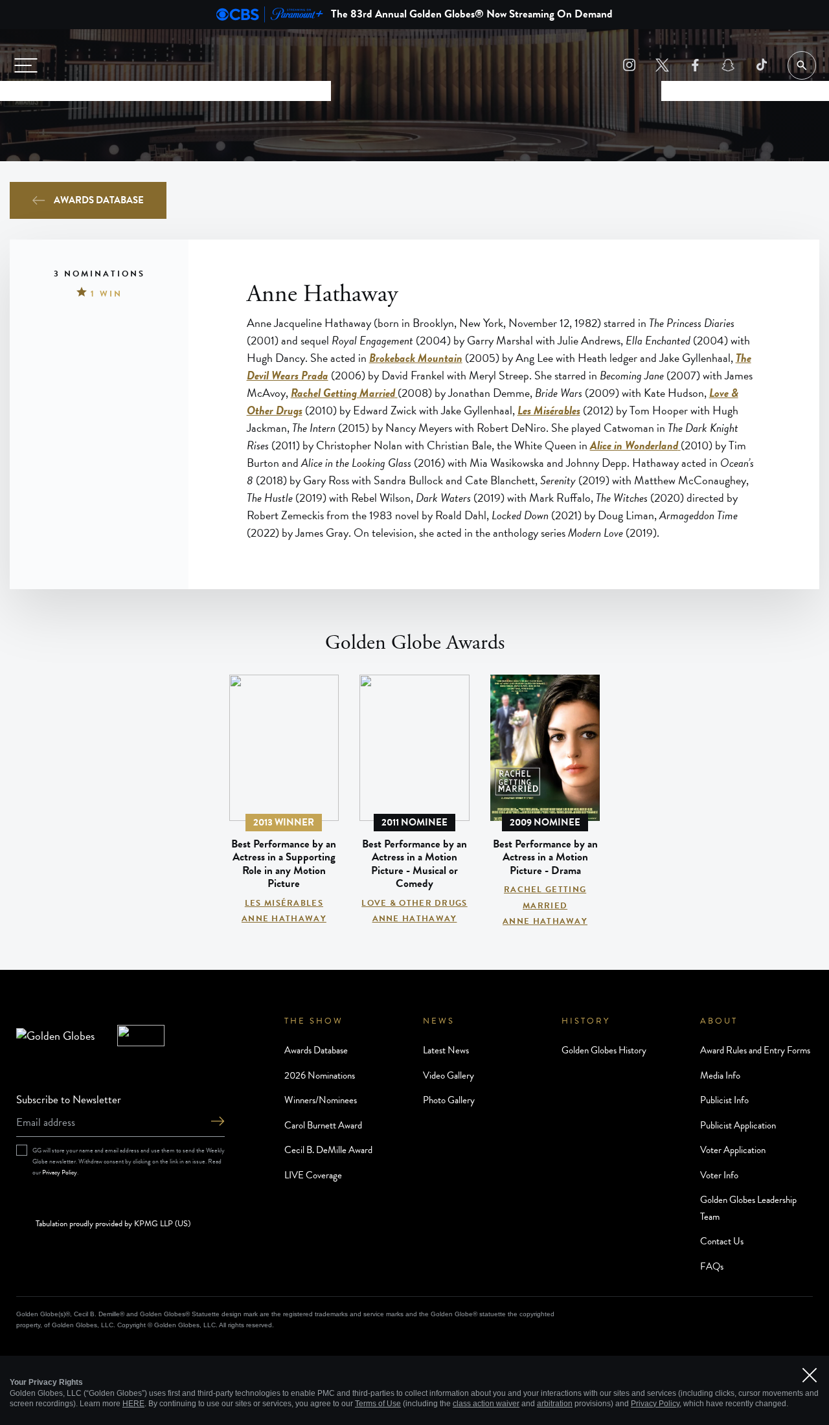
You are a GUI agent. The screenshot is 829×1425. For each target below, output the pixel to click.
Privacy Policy (59, 1172)
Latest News (446, 1050)
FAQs (711, 1266)
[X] (662, 65)
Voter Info (719, 1175)
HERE (133, 1403)
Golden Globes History (604, 1050)
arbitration (555, 1403)
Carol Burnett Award (323, 1125)
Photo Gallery (449, 1100)
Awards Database (99, 200)
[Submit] (217, 1122)
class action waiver (486, 1403)
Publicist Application (738, 1125)
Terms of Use (378, 1403)
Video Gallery (448, 1075)
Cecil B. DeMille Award (328, 1150)
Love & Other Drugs (414, 903)
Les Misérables (284, 903)
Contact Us (722, 1241)
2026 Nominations (319, 1075)
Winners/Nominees (320, 1100)
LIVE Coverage (313, 1175)
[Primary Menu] (26, 65)
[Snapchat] (728, 65)
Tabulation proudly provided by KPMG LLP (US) (113, 1224)
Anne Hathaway (284, 918)
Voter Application (733, 1150)
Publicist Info (724, 1100)
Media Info (720, 1075)
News (439, 1021)
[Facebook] (695, 65)
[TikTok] (761, 65)
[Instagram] (629, 65)
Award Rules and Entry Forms (755, 1050)
